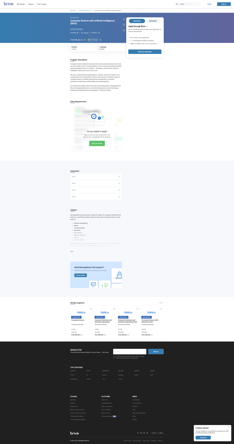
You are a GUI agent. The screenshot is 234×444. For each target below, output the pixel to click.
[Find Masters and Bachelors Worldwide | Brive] (8, 5)
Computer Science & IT (85, 10)
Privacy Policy (135, 358)
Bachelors (73, 10)
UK (77, 33)
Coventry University (76, 29)
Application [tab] (137, 21)
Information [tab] (153, 21)
